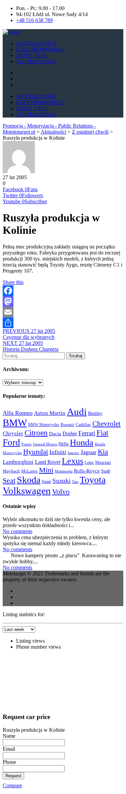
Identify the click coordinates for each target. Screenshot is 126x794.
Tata (75, 482)
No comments (17, 531)
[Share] (63, 322)
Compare (12, 785)
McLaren (29, 471)
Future (27, 444)
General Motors (45, 444)
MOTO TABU (32, 55)
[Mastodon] (63, 301)
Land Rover (47, 462)
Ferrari (86, 433)
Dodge (69, 433)
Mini (46, 470)
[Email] (63, 312)
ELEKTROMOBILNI (40, 49)
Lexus (72, 461)
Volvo (61, 491)
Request (13, 775)
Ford (11, 442)
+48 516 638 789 (34, 20)
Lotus (89, 462)
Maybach (11, 471)
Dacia (55, 433)
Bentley (95, 413)
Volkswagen (27, 490)
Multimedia (64, 471)
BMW (15, 422)
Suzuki (61, 480)
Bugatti (67, 424)
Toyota (93, 480)
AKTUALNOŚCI (35, 43)
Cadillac (83, 424)
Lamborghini (18, 461)
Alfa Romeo (18, 413)
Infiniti (57, 452)
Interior (73, 453)
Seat (9, 481)
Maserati (103, 462)
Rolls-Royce (87, 471)
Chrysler (13, 433)
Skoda (28, 480)
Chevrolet (106, 423)
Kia (103, 452)
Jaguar (88, 452)
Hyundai (35, 452)
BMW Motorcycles (43, 424)
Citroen (36, 432)
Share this (13, 282)
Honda (81, 442)
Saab (105, 471)
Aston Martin (50, 413)
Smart (46, 481)
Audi (77, 411)
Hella (63, 443)
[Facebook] (63, 290)
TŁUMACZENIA (36, 61)
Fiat (102, 433)
